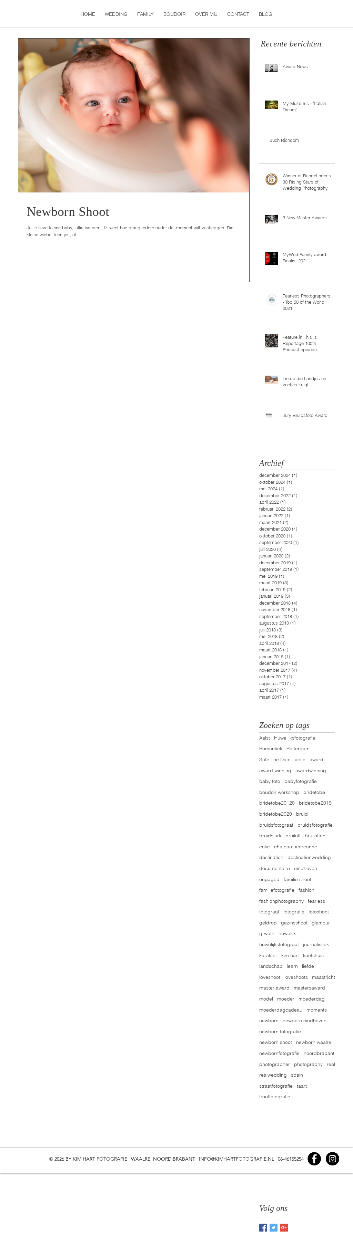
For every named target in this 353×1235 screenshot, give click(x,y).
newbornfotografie (279, 1053)
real (331, 1064)
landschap (271, 966)
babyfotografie (300, 781)
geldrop (268, 923)
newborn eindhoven (304, 1020)
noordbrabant (319, 1053)
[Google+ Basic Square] (284, 1228)
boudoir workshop (279, 792)
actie (300, 759)
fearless (316, 901)
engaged (269, 879)
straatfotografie (276, 1086)
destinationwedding (309, 857)
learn (292, 966)
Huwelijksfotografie (294, 738)
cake (264, 847)
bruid (302, 814)
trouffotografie (274, 1096)
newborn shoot (275, 1042)
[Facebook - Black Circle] (314, 1158)
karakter (268, 955)
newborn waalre (313, 1042)
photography (308, 1064)
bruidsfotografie (315, 825)
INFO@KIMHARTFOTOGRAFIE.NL (236, 1159)
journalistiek (316, 944)
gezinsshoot (294, 923)
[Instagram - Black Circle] (332, 1158)
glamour (321, 923)
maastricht (323, 977)
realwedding (273, 1075)
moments (316, 1010)
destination (271, 857)
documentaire (274, 868)
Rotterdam (298, 748)
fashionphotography (281, 901)
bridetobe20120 (277, 803)
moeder (285, 999)
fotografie (293, 912)
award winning (275, 770)
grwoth (266, 933)
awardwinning (310, 770)
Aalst (264, 738)
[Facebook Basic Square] (263, 1228)
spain (297, 1075)
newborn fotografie (280, 1031)
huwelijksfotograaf (279, 944)
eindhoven (305, 868)
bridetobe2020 (275, 814)
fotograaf (269, 912)
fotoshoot (319, 912)
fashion (306, 890)
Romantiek (270, 748)
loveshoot (269, 977)
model (266, 999)
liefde (308, 966)
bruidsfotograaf (276, 825)
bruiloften (315, 836)
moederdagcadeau (280, 1010)
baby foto (269, 781)
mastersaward (309, 988)
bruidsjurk (270, 836)
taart (302, 1086)
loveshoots (296, 977)
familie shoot (297, 879)
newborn (269, 1020)
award (316, 759)
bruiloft (293, 836)
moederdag (312, 999)
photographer (274, 1064)
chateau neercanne (295, 847)
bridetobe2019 (315, 803)
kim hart (290, 955)
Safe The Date (275, 759)
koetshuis (313, 955)
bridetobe (314, 792)
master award (274, 988)
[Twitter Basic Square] (274, 1228)
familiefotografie (276, 890)
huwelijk (287, 933)
